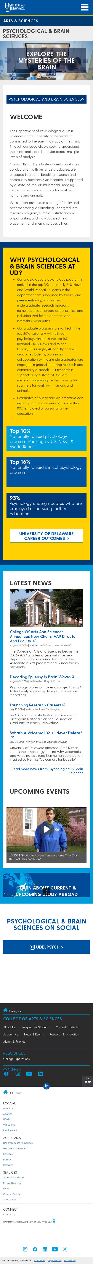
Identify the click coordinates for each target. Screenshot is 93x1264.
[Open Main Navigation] (84, 7)
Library (7, 1159)
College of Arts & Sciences (32, 1018)
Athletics (7, 1113)
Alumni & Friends (14, 1041)
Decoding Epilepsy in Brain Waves (40, 676)
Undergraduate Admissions (18, 1142)
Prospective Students (35, 1027)
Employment (10, 1130)
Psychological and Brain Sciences (45, 99)
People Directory (12, 1183)
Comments (39, 1260)
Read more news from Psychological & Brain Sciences (47, 771)
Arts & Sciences (20, 20)
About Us (9, 1027)
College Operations (16, 1059)
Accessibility (70, 1260)
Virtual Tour (9, 1124)
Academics (10, 1034)
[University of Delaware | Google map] (54, 1221)
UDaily (6, 1119)
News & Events (34, 1034)
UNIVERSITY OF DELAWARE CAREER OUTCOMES (46, 536)
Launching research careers (35, 704)
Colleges (8, 1153)
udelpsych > (49, 946)
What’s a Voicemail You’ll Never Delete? (46, 732)
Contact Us (9, 1214)
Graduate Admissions (15, 1148)
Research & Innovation (64, 1034)
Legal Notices (54, 1260)
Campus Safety (11, 1194)
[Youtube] (55, 1250)
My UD (6, 1188)
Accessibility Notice (13, 1177)
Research (8, 1164)
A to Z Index (9, 1199)
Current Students (67, 1027)
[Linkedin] (45, 1250)
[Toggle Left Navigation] (83, 99)
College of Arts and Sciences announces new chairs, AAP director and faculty (43, 636)
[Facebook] (35, 1250)
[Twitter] (65, 1250)
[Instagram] (25, 1250)
